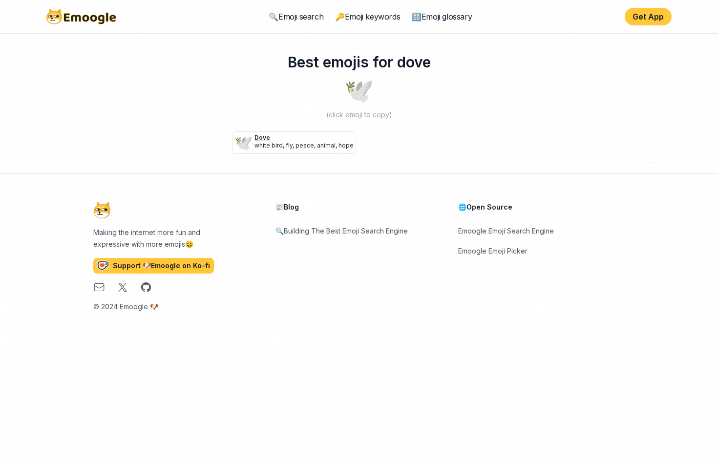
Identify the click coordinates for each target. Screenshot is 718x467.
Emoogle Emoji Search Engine (506, 231)
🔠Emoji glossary (442, 16)
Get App (648, 16)
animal (326, 145)
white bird (268, 145)
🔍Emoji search (296, 16)
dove (262, 137)
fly (289, 145)
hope (346, 145)
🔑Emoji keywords (367, 16)
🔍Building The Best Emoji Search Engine (341, 231)
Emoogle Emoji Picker (493, 251)
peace (305, 145)
